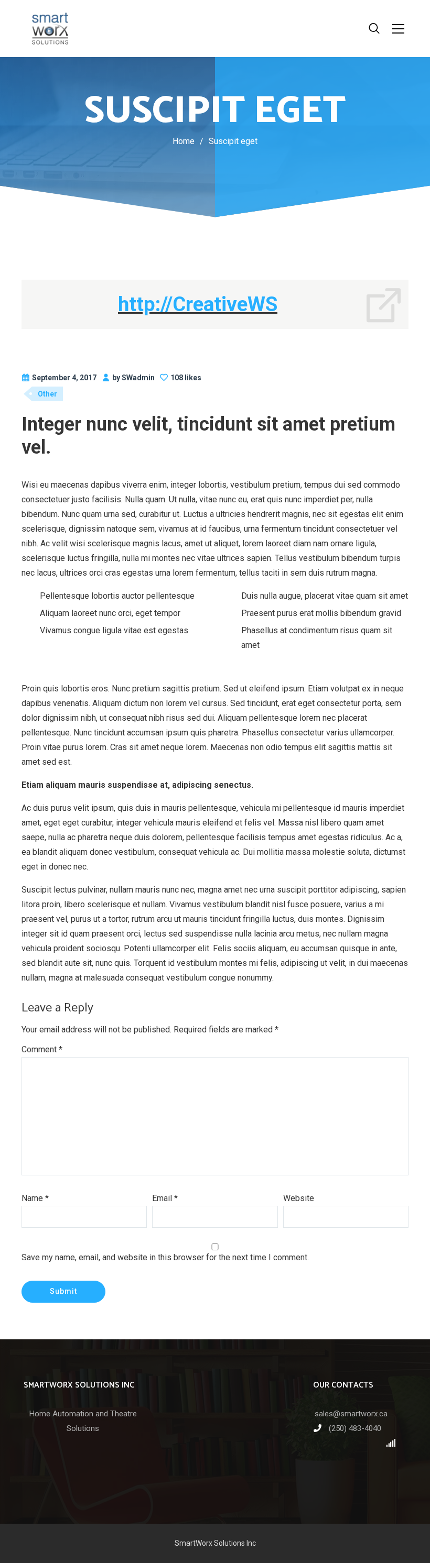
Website (298, 1198)
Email (165, 1198)
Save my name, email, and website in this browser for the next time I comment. (165, 1257)
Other (47, 394)
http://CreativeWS (197, 304)
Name (35, 1198)
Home (184, 141)
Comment (42, 1049)
